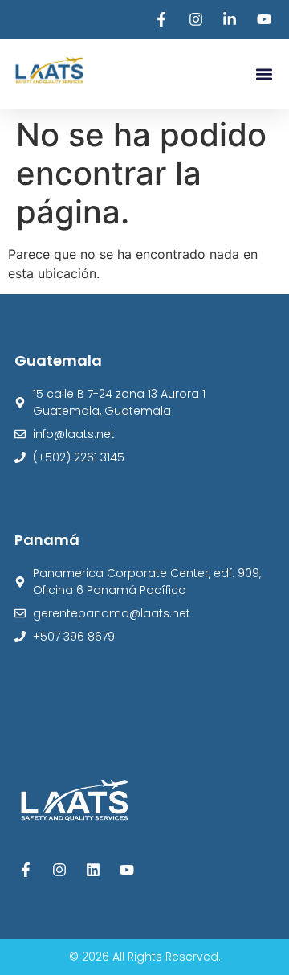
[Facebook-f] (26, 870)
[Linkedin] (93, 870)
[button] (263, 74)
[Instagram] (59, 870)
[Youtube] (126, 870)
